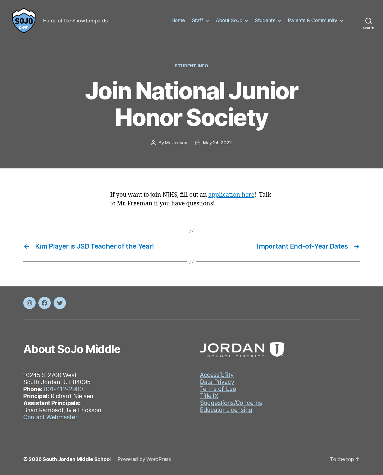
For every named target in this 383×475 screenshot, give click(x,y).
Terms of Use (218, 388)
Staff (197, 20)
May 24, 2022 (217, 142)
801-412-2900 (63, 389)
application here (231, 195)
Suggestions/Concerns (231, 402)
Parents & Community (312, 20)
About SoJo (229, 20)
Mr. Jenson (176, 142)
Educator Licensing (226, 409)
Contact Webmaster (50, 417)
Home (178, 20)
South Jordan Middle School (77, 459)
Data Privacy (217, 381)
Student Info (191, 65)
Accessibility (217, 374)
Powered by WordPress (144, 459)
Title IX (209, 395)
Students (265, 20)
